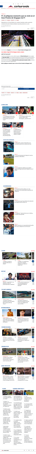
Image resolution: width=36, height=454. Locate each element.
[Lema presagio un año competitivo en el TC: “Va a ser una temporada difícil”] (18, 392)
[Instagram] (20, 4)
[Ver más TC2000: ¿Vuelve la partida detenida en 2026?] (9, 255)
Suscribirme (26, 88)
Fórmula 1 (12, 20)
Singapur (8, 20)
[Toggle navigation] (1, 6)
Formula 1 (3, 20)
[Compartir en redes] (16, 115)
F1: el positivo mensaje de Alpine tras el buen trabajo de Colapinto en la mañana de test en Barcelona (20, 8)
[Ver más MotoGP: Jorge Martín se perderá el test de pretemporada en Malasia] (9, 276)
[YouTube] (18, 4)
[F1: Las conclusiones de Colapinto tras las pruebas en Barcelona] (29, 392)
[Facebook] (13, 4)
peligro (21, 92)
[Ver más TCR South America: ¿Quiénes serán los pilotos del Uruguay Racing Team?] (9, 294)
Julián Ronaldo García (7, 25)
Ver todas (33, 271)
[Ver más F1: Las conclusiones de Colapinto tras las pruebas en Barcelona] (8, 159)
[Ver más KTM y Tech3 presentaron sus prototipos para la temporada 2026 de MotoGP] (24, 276)
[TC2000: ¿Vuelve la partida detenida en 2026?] (7, 392)
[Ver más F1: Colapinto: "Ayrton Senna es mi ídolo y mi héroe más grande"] (8, 217)
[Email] (22, 4)
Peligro (17, 20)
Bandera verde (25, 92)
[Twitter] (16, 4)
